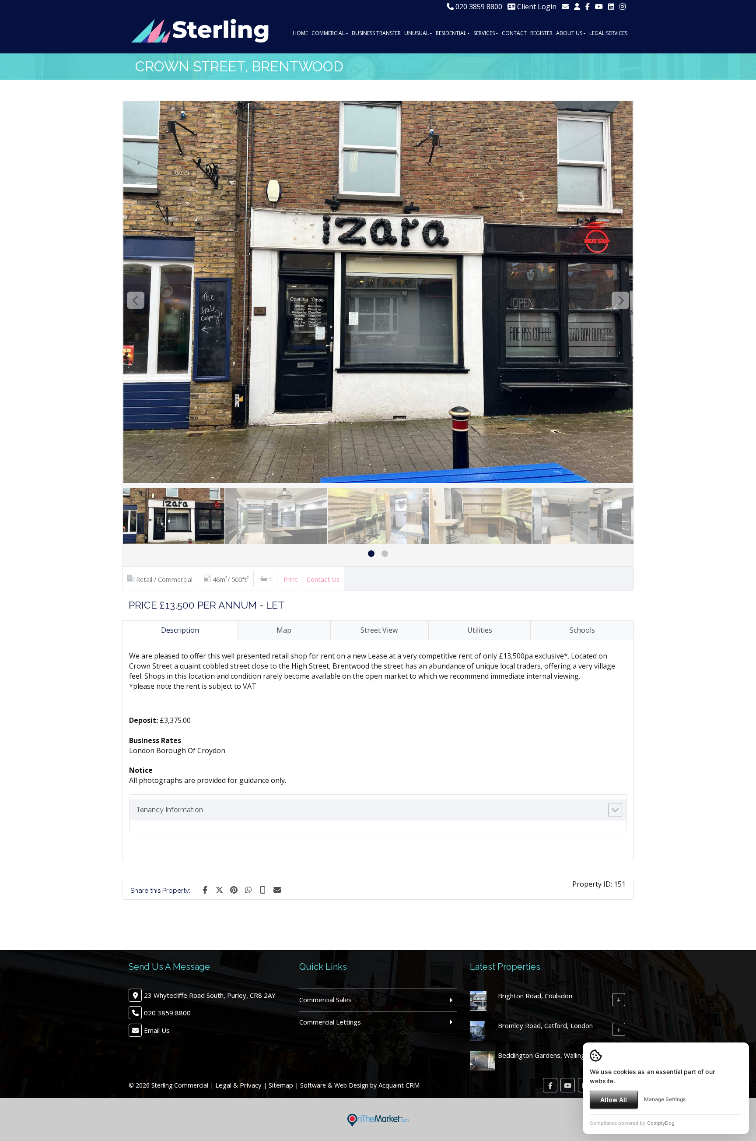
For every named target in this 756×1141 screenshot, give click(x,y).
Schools (582, 630)
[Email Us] (565, 6)
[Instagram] (623, 6)
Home (300, 33)
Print (291, 579)
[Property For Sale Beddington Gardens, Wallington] (482, 1060)
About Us (569, 33)
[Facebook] (587, 6)
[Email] (277, 889)
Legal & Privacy (238, 1085)
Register (541, 33)
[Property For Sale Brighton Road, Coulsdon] (478, 1000)
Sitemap (281, 1085)
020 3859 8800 (478, 6)
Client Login (535, 6)
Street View (379, 630)
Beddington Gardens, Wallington (546, 1055)
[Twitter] (219, 889)
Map (283, 630)
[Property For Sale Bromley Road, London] (477, 1030)
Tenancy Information (169, 810)
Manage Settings (665, 1099)
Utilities (479, 630)
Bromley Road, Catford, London (545, 1025)
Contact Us (323, 579)
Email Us (157, 1030)
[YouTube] (599, 6)
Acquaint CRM (399, 1085)
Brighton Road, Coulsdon (535, 995)
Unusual (416, 33)
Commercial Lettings (330, 1022)
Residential (451, 33)
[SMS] (262, 889)
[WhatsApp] (248, 889)
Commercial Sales (325, 999)
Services (484, 33)
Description (180, 630)
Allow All (613, 1099)
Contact (514, 33)
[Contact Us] (577, 6)
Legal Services (608, 33)
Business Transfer (376, 33)
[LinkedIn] (611, 6)
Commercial (328, 33)
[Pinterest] (233, 889)
